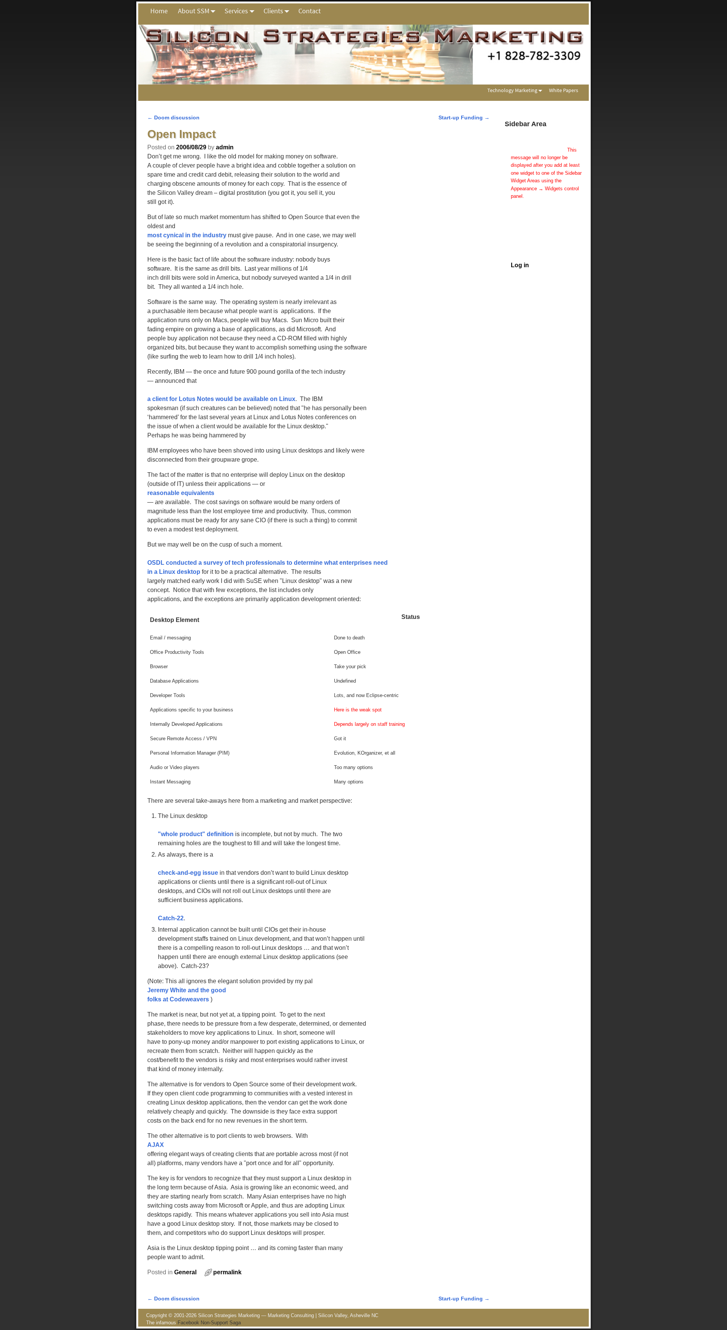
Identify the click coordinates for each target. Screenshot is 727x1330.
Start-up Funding (464, 117)
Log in (520, 265)
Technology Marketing (512, 90)
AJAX (155, 1145)
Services (236, 10)
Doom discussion (173, 117)
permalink (227, 1272)
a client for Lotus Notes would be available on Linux (221, 399)
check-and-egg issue (188, 872)
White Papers (563, 90)
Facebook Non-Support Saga (209, 1322)
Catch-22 (171, 918)
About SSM (193, 10)
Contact (309, 10)
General (185, 1272)
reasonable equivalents (180, 493)
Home (159, 10)
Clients (273, 10)
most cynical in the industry (186, 235)
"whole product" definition (196, 834)
